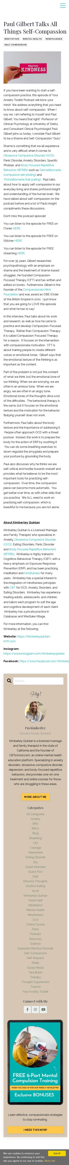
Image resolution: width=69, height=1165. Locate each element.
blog (35, 833)
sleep (35, 962)
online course (35, 924)
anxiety (35, 819)
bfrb (35, 823)
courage (35, 847)
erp (35, 862)
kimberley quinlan (35, 895)
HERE (16, 228)
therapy (35, 977)
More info (50, 1160)
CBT (13, 587)
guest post (35, 871)
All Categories (35, 814)
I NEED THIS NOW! (35, 1129)
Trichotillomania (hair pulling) (22, 179)
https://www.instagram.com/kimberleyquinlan (34, 653)
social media (35, 967)
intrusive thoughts (35, 881)
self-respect (35, 958)
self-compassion (16, 45)
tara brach (35, 972)
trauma (35, 986)
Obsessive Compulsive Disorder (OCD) (29, 155)
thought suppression (35, 982)
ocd (35, 919)
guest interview (35, 867)
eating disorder (35, 857)
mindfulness (54, 39)
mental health (32, 39)
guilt (35, 876)
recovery (35, 939)
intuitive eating (35, 886)
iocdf (35, 891)
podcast (35, 934)
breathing (35, 838)
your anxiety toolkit (35, 991)
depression (35, 852)
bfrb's (35, 828)
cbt (35, 843)
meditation (12, 39)
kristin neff (35, 900)
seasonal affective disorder (35, 948)
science (35, 943)
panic (35, 929)
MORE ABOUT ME (35, 796)
